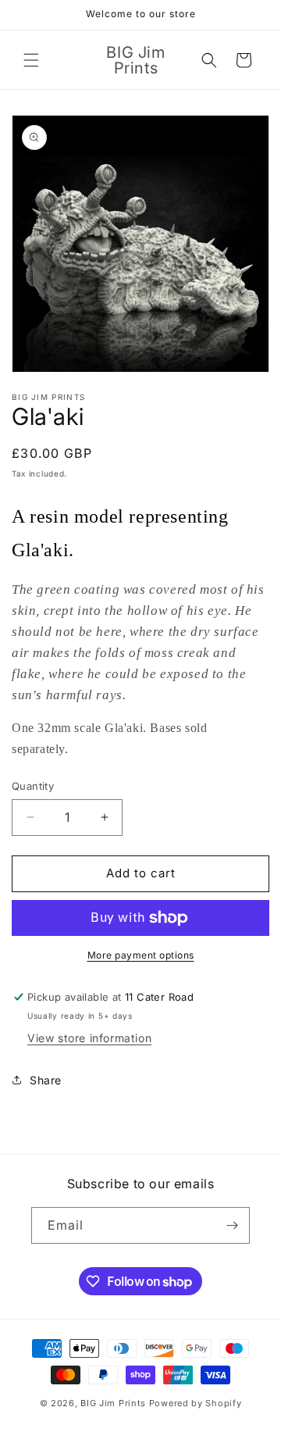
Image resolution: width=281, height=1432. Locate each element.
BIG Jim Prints (113, 1403)
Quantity (33, 786)
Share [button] (46, 1080)
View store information (89, 1038)
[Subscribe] (232, 1225)
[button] (31, 60)
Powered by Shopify (195, 1403)
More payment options (140, 955)
